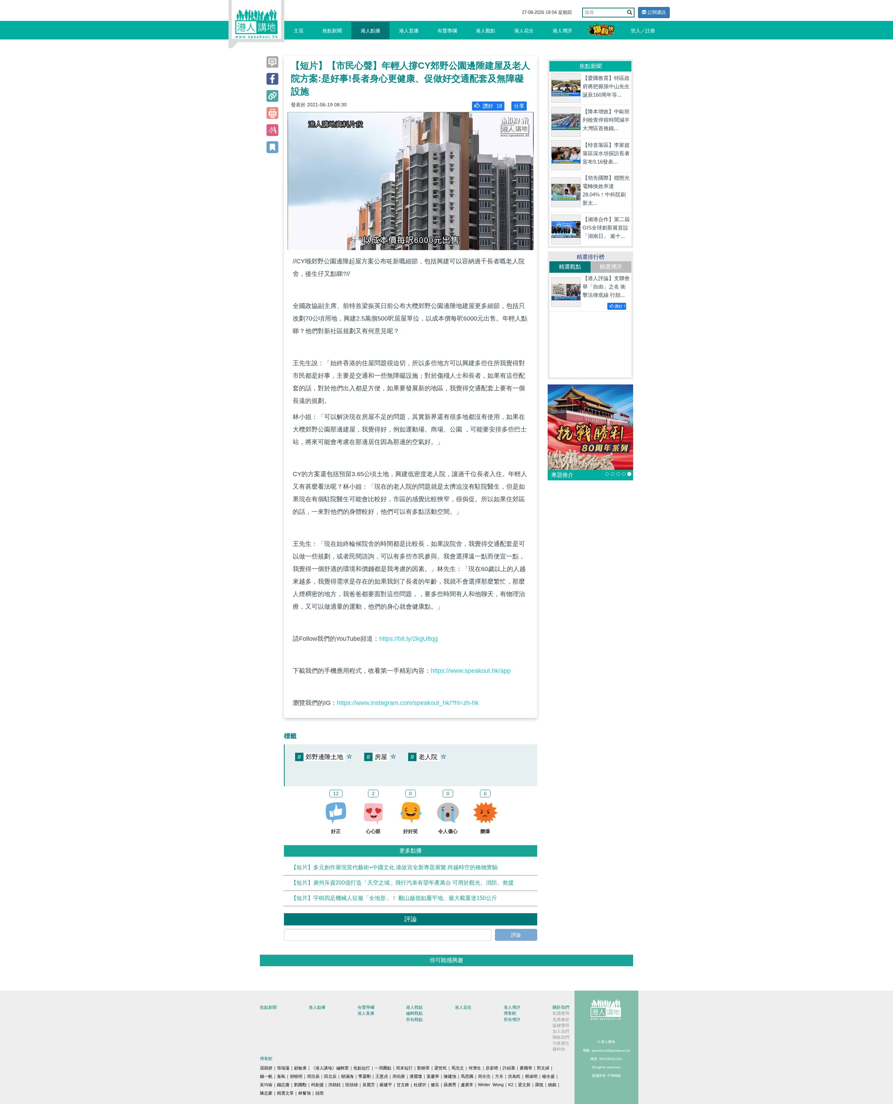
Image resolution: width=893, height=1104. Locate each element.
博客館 (510, 1013)
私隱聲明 (561, 1013)
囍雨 (319, 1093)
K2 (510, 1084)
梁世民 (440, 1068)
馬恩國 (467, 1076)
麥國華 (526, 1068)
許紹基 (509, 1068)
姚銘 (552, 1084)
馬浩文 (457, 1068)
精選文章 (285, 1093)
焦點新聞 (332, 30)
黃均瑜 (266, 1084)
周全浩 (484, 1076)
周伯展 (398, 1076)
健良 (435, 1084)
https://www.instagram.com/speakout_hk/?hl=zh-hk (408, 702)
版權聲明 (561, 1025)
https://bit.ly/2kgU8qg (408, 638)
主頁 (298, 30)
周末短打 (404, 1068)
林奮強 (304, 1093)
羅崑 (539, 1084)
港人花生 (524, 30)
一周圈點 (383, 1068)
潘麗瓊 (416, 1076)
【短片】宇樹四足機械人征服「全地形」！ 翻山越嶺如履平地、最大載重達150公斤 (394, 898)
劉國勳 (300, 1084)
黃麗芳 (368, 1084)
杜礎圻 (420, 1084)
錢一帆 (266, 1076)
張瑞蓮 (283, 1068)
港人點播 (370, 30)
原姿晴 (492, 1068)
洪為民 (514, 1076)
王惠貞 (381, 1076)
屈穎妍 (266, 1068)
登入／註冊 (643, 30)
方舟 (499, 1076)
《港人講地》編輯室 (330, 1068)
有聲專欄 (447, 30)
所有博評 (512, 1019)
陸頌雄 (351, 1084)
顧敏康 (300, 1068)
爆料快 (559, 1049)
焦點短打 (361, 1068)
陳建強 (450, 1076)
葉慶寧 (433, 1076)
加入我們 (561, 1031)
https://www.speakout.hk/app (471, 670)
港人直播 (409, 30)
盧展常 (467, 1084)
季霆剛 (364, 1076)
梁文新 (524, 1084)
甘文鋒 (403, 1084)
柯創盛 (317, 1084)
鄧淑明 (531, 1076)
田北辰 (330, 1076)
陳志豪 (266, 1093)
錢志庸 (283, 1084)
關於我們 (561, 1007)
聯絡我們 (561, 1037)
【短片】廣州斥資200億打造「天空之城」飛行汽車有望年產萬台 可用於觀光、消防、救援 (402, 883)
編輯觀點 (414, 1013)
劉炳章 (423, 1068)
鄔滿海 (347, 1076)
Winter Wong (491, 1084)
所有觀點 (414, 1019)
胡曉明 (296, 1076)
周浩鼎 (313, 1076)
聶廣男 (450, 1084)
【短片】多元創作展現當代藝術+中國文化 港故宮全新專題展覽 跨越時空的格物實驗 (394, 867)
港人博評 (562, 30)
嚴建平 (386, 1084)
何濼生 (474, 1068)
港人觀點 (485, 30)
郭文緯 (543, 1068)
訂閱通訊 (656, 12)
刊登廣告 (561, 1043)
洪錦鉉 (334, 1084)
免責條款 (561, 1019)
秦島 (281, 1076)
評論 (516, 935)
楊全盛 (548, 1076)
